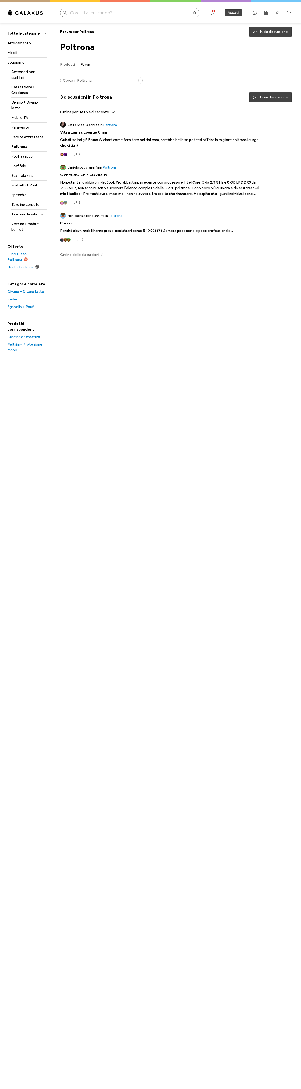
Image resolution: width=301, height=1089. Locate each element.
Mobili (12, 52)
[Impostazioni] (211, 12)
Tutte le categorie (24, 33)
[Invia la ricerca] (65, 12)
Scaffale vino (22, 175)
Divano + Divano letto (24, 105)
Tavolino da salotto (27, 214)
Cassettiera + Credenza (23, 90)
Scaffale (18, 166)
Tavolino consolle (25, 204)
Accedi (233, 12)
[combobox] (96, 112)
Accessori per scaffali (23, 74)
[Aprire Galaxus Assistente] (255, 12)
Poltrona (19, 146)
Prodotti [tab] (67, 64)
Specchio (19, 195)
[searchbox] (101, 80)
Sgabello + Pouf (24, 185)
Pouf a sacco (22, 156)
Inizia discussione (274, 97)
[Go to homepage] (25, 12)
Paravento (20, 127)
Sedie (12, 299)
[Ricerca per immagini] (193, 12)
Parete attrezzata (27, 137)
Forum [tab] (85, 64)
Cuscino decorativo (24, 337)
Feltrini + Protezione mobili (25, 347)
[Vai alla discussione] (176, 139)
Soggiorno (16, 62)
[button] (102, 254)
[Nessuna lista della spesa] (277, 12)
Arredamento (19, 43)
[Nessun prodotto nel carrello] (289, 12)
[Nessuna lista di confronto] (266, 12)
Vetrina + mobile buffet (25, 227)
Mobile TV (19, 117)
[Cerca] (138, 80)
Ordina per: (69, 112)
